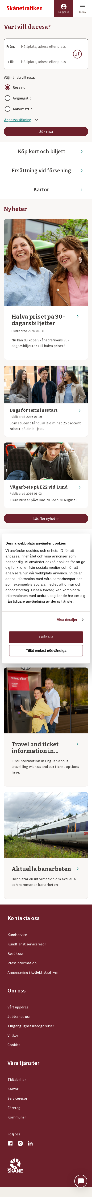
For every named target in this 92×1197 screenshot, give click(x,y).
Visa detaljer (67, 620)
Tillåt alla (46, 637)
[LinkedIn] (30, 1144)
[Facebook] (10, 1144)
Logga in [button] (64, 12)
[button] (77, 54)
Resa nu (19, 87)
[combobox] (52, 46)
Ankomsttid (23, 109)
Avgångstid (22, 98)
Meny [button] (82, 12)
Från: (10, 46)
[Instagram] (20, 1144)
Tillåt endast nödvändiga (46, 650)
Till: (11, 61)
